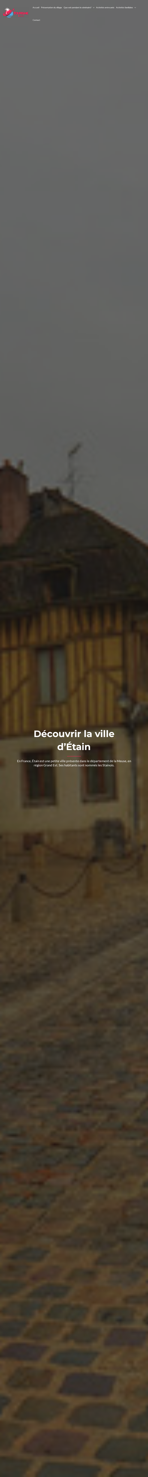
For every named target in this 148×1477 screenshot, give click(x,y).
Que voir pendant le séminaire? (77, 7)
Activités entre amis (105, 7)
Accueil (36, 7)
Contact (36, 20)
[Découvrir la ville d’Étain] (16, 12)
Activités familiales (124, 7)
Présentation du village (51, 7)
